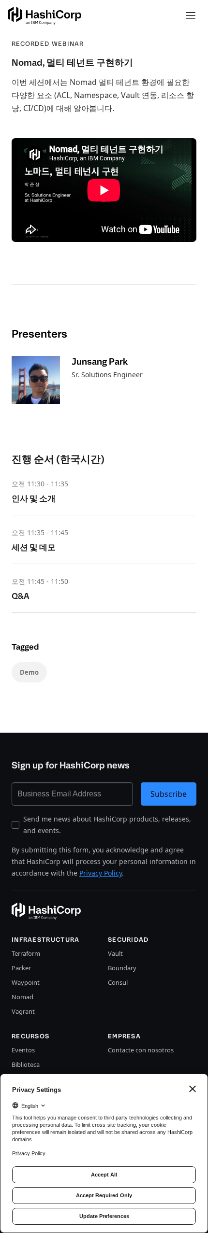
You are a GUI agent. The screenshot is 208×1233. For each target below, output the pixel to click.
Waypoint (26, 982)
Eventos (23, 1050)
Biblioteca (26, 1064)
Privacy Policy (100, 873)
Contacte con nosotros (141, 1050)
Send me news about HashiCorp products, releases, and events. (107, 824)
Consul (118, 982)
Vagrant (23, 1011)
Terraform (26, 953)
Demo (29, 672)
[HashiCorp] (44, 16)
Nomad (22, 996)
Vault (115, 953)
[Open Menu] (190, 15)
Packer (21, 968)
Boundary (122, 968)
